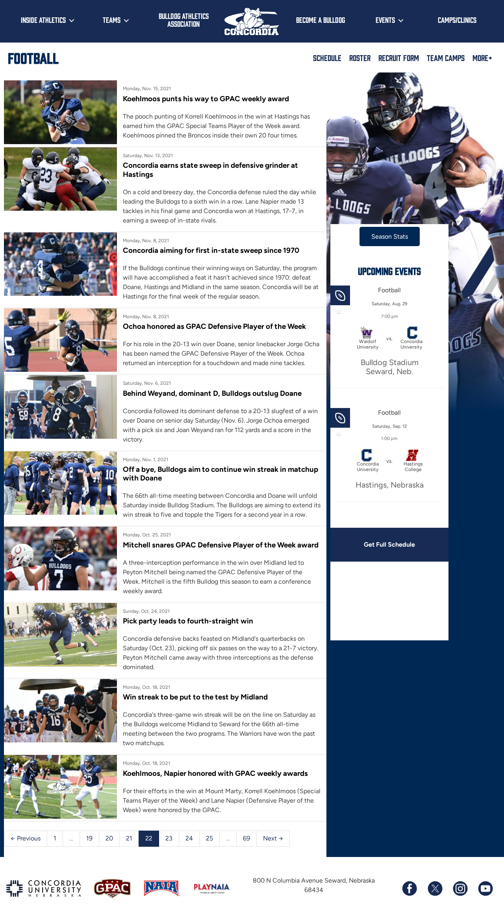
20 (109, 838)
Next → (273, 838)
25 (209, 838)
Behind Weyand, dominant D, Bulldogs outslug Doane (212, 393)
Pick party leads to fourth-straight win (188, 620)
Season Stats (389, 236)
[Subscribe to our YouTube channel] (485, 888)
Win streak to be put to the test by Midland (195, 696)
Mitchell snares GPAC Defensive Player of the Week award (221, 544)
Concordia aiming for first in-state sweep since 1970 (211, 250)
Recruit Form (398, 57)
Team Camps (446, 57)
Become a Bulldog (320, 19)
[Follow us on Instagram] (459, 888)
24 (189, 838)
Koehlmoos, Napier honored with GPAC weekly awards (215, 773)
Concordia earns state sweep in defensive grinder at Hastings (210, 169)
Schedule (327, 57)
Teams (111, 19)
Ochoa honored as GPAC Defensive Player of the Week (214, 326)
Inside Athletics (43, 19)
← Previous (26, 838)
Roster (360, 57)
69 (246, 838)
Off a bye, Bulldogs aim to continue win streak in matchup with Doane (220, 473)
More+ (482, 57)
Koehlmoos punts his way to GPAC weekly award (206, 98)
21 (129, 838)
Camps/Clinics (457, 19)
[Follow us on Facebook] (409, 888)
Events (385, 19)
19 (89, 838)
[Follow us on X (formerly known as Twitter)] (434, 888)
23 (168, 838)
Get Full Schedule (389, 544)
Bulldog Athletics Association (184, 19)
